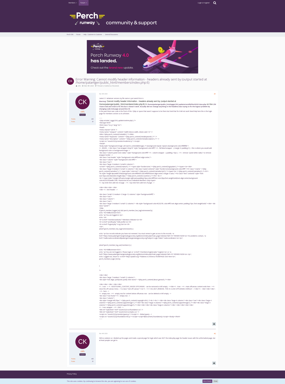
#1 (215, 94)
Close (215, 381)
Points (73, 119)
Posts (73, 122)
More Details (207, 381)
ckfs (79, 86)
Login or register (204, 3)
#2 (215, 333)
